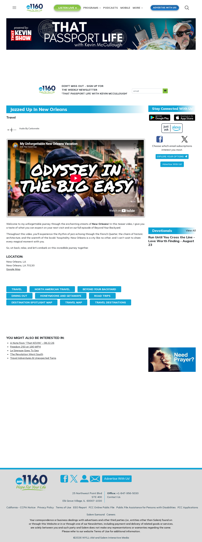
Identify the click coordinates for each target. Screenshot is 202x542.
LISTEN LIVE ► (67, 7)
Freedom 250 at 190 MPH (25, 346)
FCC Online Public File (101, 507)
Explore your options (170, 156)
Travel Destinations (110, 302)
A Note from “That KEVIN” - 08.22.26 (32, 342)
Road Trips (102, 295)
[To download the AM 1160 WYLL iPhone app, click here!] (184, 117)
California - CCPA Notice (21, 507)
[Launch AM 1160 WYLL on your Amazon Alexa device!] (172, 128)
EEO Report (80, 507)
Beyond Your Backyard (99, 289)
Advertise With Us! (172, 164)
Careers (111, 514)
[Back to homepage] (29, 483)
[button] (165, 90)
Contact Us (113, 497)
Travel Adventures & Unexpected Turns (33, 358)
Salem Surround (96, 514)
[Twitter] (184, 139)
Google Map (13, 269)
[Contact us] (94, 479)
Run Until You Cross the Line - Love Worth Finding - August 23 (171, 241)
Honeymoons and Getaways (60, 295)
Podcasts (110, 7)
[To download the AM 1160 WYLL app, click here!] (159, 117)
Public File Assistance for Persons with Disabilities (146, 507)
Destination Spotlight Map (32, 302)
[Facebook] (159, 139)
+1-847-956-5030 (127, 493)
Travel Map (73, 302)
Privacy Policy (45, 507)
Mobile (125, 7)
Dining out (19, 295)
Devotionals (162, 231)
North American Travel (52, 289)
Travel (11, 117)
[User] (84, 480)
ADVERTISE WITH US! (164, 7)
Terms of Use (63, 507)
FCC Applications (188, 507)
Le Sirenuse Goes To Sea (24, 350)
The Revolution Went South (26, 354)
